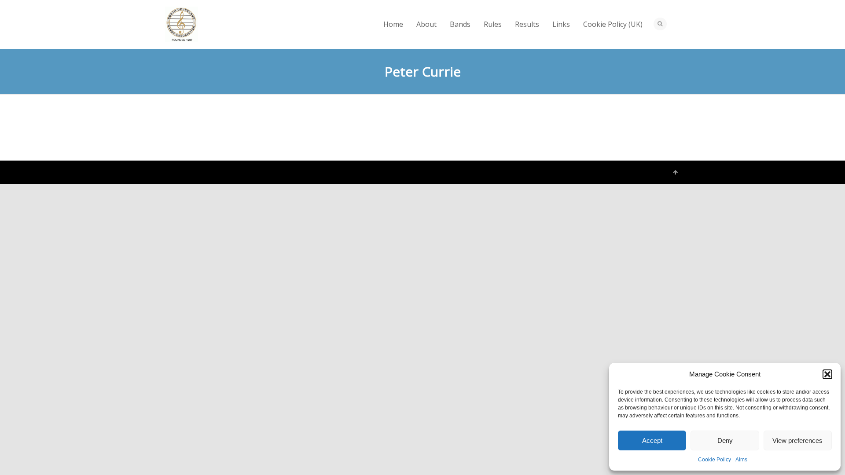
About (426, 24)
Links (561, 24)
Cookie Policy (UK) (613, 24)
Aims (741, 460)
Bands (460, 24)
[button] (827, 374)
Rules (493, 24)
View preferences (797, 440)
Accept (652, 440)
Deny (725, 440)
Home (393, 24)
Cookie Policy (714, 460)
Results (527, 24)
